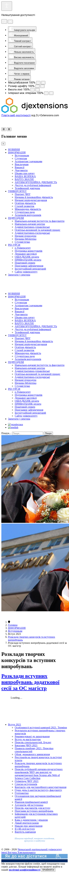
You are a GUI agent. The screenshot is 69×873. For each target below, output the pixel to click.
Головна (12, 625)
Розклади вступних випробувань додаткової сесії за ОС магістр (30, 682)
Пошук (48, 433)
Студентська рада (25, 212)
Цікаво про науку (25, 173)
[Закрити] (10, 22)
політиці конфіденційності (24, 869)
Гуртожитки (22, 793)
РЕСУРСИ (14, 244)
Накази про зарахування (28, 825)
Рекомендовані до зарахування (32, 736)
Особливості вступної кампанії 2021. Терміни (41, 727)
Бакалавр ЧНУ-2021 (26, 745)
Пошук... (6, 433)
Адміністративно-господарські (32, 233)
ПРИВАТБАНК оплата (28, 259)
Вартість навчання (25, 831)
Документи (21, 170)
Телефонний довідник (27, 188)
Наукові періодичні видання (31, 200)
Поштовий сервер (25, 262)
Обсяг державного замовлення (32, 754)
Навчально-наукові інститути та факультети (39, 221)
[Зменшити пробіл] (46, 93)
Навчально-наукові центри (30, 224)
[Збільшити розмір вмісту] (43, 82)
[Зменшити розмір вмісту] (38, 82)
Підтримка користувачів (28, 250)
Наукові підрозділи (25, 236)
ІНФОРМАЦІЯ (17, 152)
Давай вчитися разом (27, 822)
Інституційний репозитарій (30, 268)
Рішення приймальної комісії (31, 802)
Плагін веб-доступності (16, 115)
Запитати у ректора (19, 274)
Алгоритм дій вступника (29, 805)
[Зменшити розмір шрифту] (37, 86)
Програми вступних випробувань (34, 811)
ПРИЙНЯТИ (48, 870)
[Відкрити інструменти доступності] (6, 6)
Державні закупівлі (26, 253)
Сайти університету (26, 271)
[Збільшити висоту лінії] (37, 89)
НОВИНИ (14, 149)
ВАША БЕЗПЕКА (25, 176)
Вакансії (19, 167)
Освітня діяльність (25, 203)
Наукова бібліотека (25, 239)
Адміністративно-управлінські (32, 227)
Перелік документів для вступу (32, 808)
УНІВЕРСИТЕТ (17, 191)
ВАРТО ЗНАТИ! (24, 179)
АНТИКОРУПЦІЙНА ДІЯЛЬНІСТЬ (36, 182)
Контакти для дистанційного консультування (40, 787)
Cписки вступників (26, 784)
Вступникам (22, 155)
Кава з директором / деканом (31, 820)
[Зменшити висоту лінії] (32, 89)
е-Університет (23, 247)
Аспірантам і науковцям (28, 161)
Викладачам (21, 164)
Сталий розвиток (24, 206)
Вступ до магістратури (28, 739)
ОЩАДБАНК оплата (27, 256)
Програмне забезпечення (29, 265)
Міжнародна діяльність (28, 209)
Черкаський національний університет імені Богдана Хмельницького (31, 851)
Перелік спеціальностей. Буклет (33, 742)
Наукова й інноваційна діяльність (34, 197)
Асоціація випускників (28, 215)
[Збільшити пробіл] (51, 93)
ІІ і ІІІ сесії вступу (25, 828)
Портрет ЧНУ (22, 194)
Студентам (21, 158)
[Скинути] (4, 21)
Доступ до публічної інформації (33, 185)
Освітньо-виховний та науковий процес (37, 230)
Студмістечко (22, 241)
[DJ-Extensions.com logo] (34, 112)
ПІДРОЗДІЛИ (16, 218)
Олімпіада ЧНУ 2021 (27, 781)
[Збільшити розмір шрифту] (42, 86)
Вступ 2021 (14, 724)
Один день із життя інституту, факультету (38, 790)
